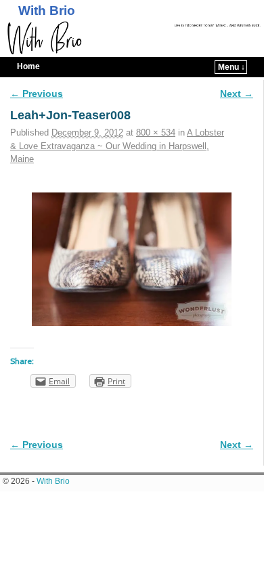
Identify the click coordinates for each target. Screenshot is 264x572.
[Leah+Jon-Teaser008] (131, 259)
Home (28, 66)
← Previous (36, 93)
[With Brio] (132, 38)
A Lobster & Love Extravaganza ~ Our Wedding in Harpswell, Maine (117, 145)
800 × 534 (155, 132)
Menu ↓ (231, 67)
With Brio (46, 10)
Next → (236, 93)
